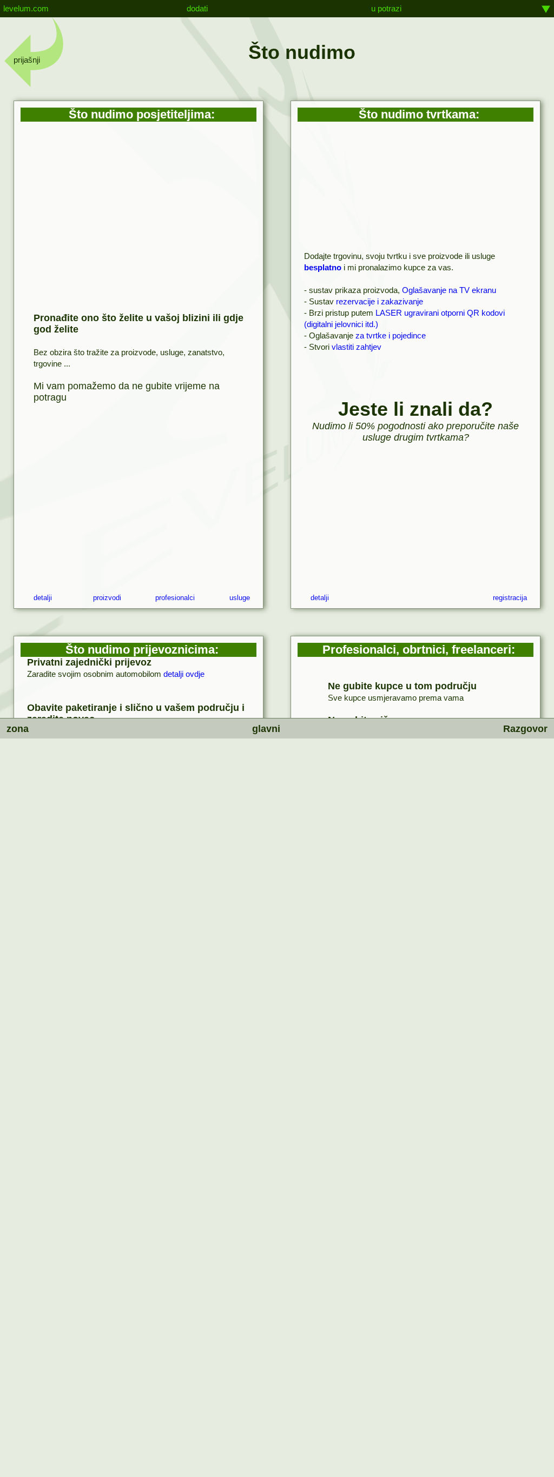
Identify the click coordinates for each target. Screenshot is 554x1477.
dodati (197, 8)
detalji (43, 598)
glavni (266, 728)
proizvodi (107, 598)
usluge (239, 598)
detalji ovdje (184, 673)
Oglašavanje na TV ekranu (449, 290)
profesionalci (175, 598)
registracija (510, 598)
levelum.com (26, 8)
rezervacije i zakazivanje (379, 301)
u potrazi (386, 8)
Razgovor (525, 728)
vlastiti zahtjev (356, 346)
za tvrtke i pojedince (390, 335)
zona (17, 728)
